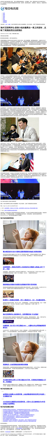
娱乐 (4, 18)
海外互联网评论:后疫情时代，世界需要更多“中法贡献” (21, 314)
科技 (4, 19)
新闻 (4, 14)
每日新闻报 (19, 428)
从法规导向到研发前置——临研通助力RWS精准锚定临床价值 (16, 413)
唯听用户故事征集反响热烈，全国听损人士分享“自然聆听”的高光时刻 (18, 416)
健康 (4, 16)
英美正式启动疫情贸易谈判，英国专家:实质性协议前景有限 (16, 417)
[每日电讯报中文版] (9, 10)
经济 (4, 15)
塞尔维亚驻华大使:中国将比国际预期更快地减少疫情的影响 (22, 251)
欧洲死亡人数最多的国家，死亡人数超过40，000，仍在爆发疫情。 (24, 300)
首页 (4, 13)
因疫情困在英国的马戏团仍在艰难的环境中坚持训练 (20, 284)
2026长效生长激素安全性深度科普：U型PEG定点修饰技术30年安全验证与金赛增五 (21, 410)
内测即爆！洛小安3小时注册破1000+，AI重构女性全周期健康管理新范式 (18, 414)
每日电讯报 (7, 431)
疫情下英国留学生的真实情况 (10, 210)
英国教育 (5, 20)
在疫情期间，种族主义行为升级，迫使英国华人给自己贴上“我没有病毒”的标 (21, 208)
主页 (6, 24)
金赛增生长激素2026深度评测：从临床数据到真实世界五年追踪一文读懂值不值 (20, 409)
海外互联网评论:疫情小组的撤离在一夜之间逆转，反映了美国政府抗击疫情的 (19, 419)
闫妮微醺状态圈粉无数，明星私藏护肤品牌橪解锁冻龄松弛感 (16, 412)
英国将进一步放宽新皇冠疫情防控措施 (15, 364)
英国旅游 (5, 22)
